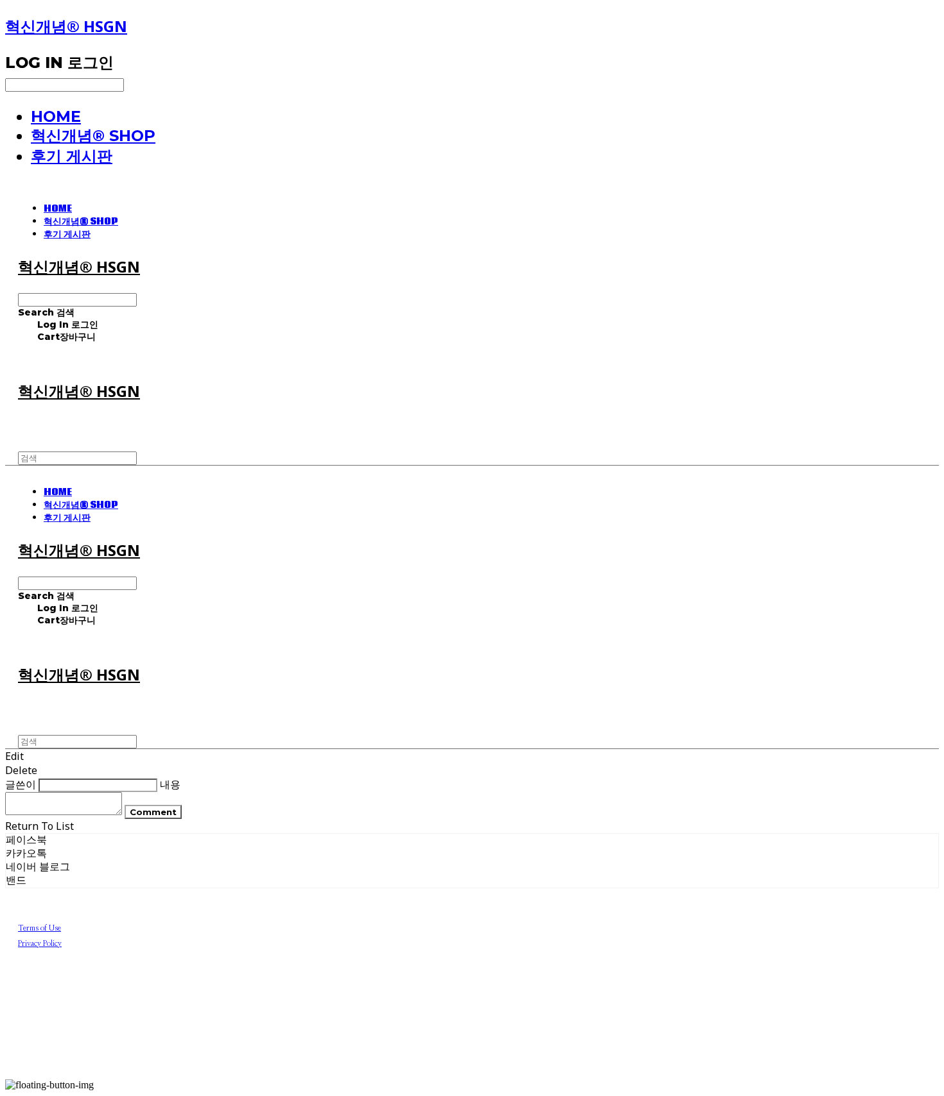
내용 (170, 784)
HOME (56, 116)
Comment (153, 812)
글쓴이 (20, 784)
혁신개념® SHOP (93, 135)
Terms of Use (39, 928)
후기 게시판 (71, 156)
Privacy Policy (40, 943)
